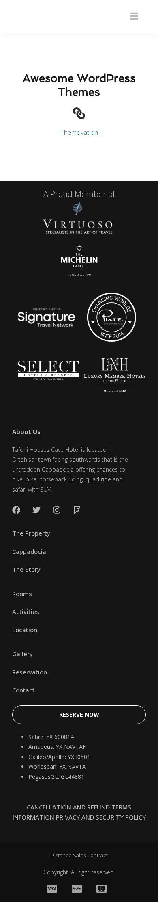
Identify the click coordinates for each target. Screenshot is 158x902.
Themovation (79, 132)
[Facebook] (16, 510)
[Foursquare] (77, 510)
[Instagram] (57, 510)
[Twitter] (36, 510)
